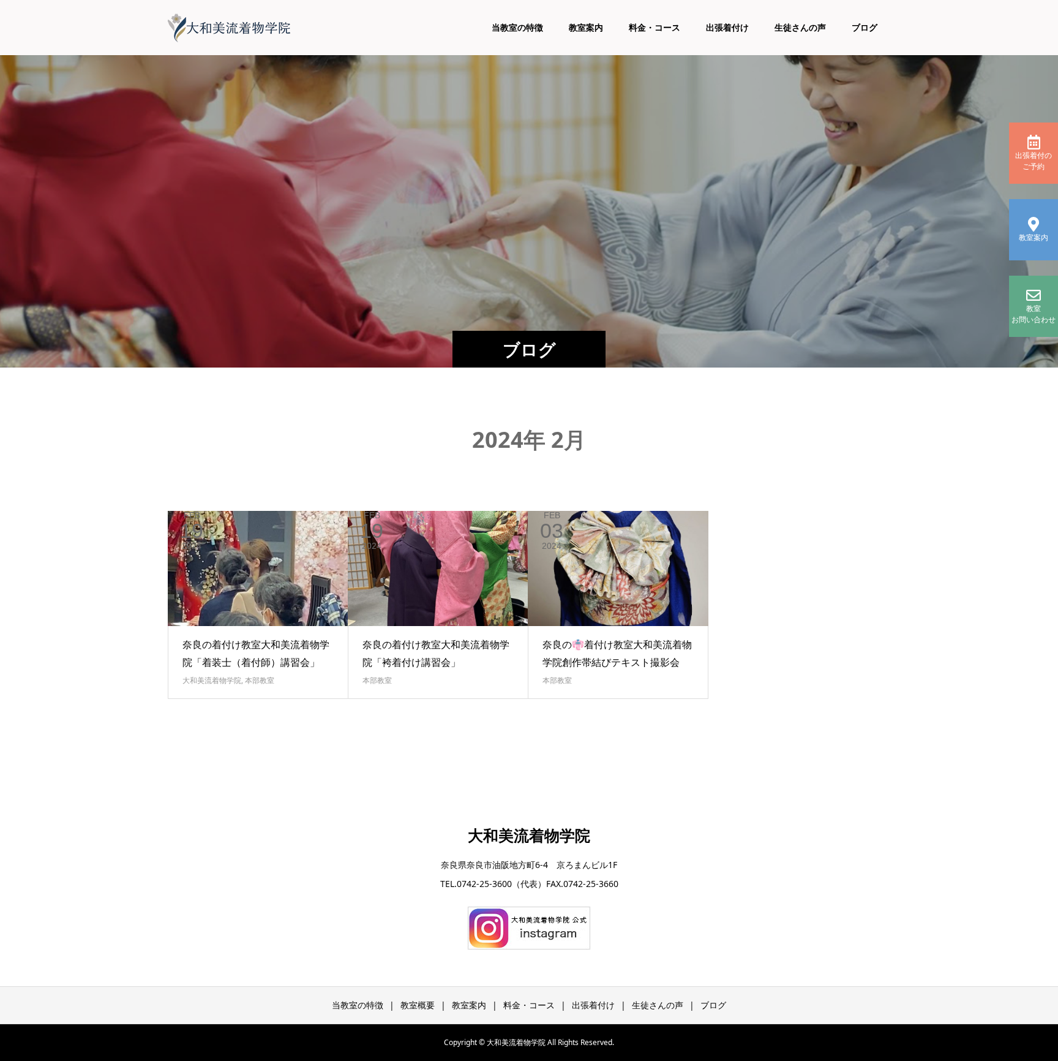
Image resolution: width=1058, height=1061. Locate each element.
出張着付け (727, 27)
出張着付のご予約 (1033, 161)
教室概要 (417, 1005)
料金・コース (654, 27)
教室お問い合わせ (1033, 314)
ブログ (864, 27)
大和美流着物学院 (211, 680)
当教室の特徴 (517, 27)
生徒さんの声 (800, 27)
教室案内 (586, 27)
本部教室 (259, 680)
